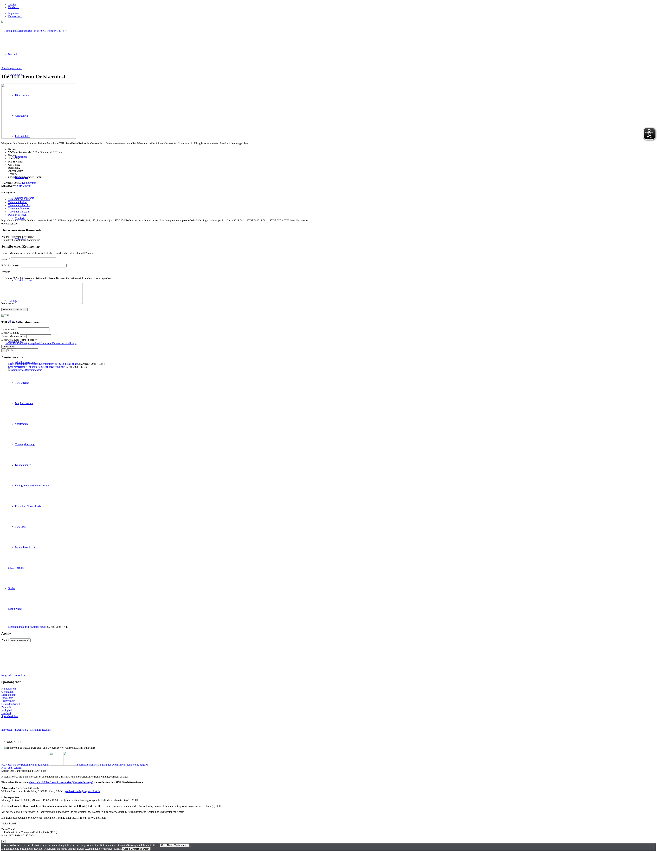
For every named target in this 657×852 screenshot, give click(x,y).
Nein (169, 845)
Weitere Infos (181, 845)
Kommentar (8, 303)
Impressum (14, 13)
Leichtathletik (8, 694)
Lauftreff (6, 713)
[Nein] (190, 846)
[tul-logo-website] (34, 30)
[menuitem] (332, 13)
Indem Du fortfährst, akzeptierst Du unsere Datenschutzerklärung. (40, 343)
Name (5, 259)
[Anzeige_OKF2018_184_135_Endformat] (38, 137)
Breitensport (8, 700)
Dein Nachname (10, 332)
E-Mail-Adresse (11, 265)
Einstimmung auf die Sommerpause (27, 626)
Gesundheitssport (10, 704)
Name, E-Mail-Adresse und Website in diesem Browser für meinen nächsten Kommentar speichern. (59, 278)
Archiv (5, 639)
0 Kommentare (28, 182)
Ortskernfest (23, 185)
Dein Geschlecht (10, 339)
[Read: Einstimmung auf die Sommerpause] (264, 369)
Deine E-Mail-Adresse (13, 336)
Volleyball (6, 710)
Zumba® (6, 707)
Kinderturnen (8, 688)
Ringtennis (7, 697)
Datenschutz (15, 16)
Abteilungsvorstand (11, 68)
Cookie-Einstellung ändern (136, 849)
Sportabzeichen (9, 716)
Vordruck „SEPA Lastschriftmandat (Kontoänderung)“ (61, 782)
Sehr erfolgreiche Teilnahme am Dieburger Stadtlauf (36, 366)
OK (162, 845)
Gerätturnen (7, 691)
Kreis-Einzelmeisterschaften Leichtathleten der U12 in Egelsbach (43, 363)
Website (5, 271)
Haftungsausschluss (40, 729)
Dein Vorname (9, 329)
